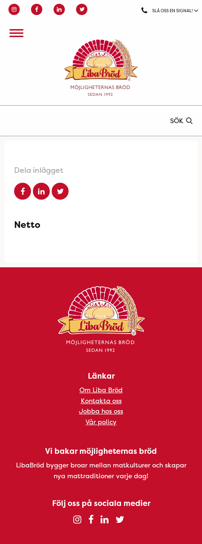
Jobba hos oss (101, 410)
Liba (101, 67)
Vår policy (101, 421)
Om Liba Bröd (101, 389)
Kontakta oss (101, 400)
